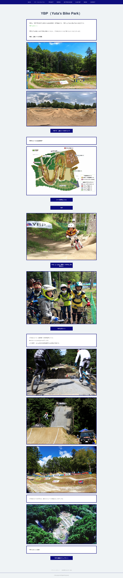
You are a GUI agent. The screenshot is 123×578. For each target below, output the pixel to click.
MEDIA (85, 2)
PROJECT (51, 2)
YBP (61, 207)
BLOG (29, 2)
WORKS (58, 2)
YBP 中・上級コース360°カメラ (61, 130)
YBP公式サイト (61, 328)
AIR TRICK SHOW (68, 2)
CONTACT (92, 2)
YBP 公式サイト (33, 26)
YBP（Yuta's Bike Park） (39, 2)
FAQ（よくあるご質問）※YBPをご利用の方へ (62, 265)
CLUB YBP (77, 2)
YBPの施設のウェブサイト (61, 558)
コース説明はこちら (61, 199)
